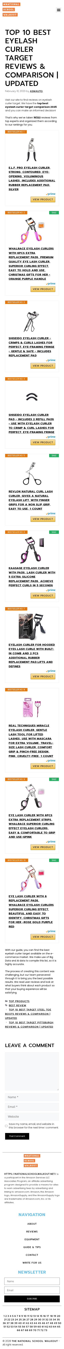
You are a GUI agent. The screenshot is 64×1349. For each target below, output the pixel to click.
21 (5, 1319)
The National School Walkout (35, 1341)
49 (55, 1323)
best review (17, 1005)
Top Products (19, 1001)
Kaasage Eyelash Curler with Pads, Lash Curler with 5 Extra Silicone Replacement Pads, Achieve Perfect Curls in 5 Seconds (32, 576)
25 (20, 1319)
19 (55, 1316)
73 (45, 1330)
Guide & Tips (32, 1247)
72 (42, 1330)
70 (35, 1330)
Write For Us (32, 1263)
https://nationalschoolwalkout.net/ (30, 1174)
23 (12, 1319)
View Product (43, 199)
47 (47, 1323)
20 (58, 1316)
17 (48, 1316)
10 (25, 1316)
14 (38, 1316)
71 (38, 1330)
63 (50, 1327)
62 (46, 1327)
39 (16, 1323)
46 (43, 1323)
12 (31, 1316)
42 (27, 1323)
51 (5, 1327)
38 (12, 1323)
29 (35, 1319)
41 (24, 1323)
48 (51, 1323)
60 (39, 1327)
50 (59, 1323)
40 (20, 1323)
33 (50, 1319)
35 (58, 1319)
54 (16, 1327)
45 (39, 1323)
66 (18, 1330)
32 (46, 1319)
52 (8, 1327)
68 (26, 1330)
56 (23, 1327)
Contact (32, 1255)
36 (4, 1323)
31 (43, 1319)
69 (30, 1330)
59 (35, 1327)
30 (39, 1319)
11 (28, 1316)
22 (8, 1319)
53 (12, 1327)
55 (19, 1327)
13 (34, 1316)
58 (31, 1327)
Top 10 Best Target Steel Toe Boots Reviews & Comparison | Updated (28, 1014)
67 (22, 1330)
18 (51, 1316)
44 (35, 1323)
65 (58, 1327)
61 (43, 1327)
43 (31, 1323)
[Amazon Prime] (50, 194)
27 (28, 1319)
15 (41, 1316)
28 (31, 1319)
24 (16, 1319)
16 (44, 1316)
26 (24, 1319)
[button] (58, 10)
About (32, 1224)
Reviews (32, 1231)
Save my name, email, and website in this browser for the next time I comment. (34, 1125)
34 (54, 1319)
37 (8, 1323)
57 (27, 1327)
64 (54, 1327)
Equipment (32, 1239)
